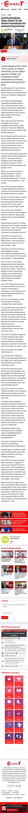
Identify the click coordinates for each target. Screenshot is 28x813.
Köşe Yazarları (6, 792)
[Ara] (26, 4)
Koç (19, 685)
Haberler (3, 15)
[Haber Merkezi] (5, 539)
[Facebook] (8, 786)
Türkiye (10, 790)
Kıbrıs (20, 9)
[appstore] (9, 798)
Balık (18, 742)
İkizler (19, 696)
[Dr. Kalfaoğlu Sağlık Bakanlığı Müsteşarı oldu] (7, 568)
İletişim (17, 794)
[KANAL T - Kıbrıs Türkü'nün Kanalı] (14, 3)
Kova (9, 742)
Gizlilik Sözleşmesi (8, 794)
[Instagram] (14, 786)
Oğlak (19, 731)
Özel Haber (16, 792)
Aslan (9, 708)
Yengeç (9, 685)
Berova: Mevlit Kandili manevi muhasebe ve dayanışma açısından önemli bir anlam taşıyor (21, 576)
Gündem (13, 9)
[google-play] (18, 798)
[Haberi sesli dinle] (3, 59)
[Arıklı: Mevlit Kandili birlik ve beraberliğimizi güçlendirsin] (7, 584)
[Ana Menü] (2, 3)
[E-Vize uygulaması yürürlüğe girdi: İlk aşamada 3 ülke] (7, 554)
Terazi (9, 719)
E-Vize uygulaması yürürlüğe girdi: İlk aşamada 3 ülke (6, 560)
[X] (11, 786)
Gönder (4, 617)
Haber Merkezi (14, 538)
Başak (19, 708)
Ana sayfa (6, 9)
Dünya (16, 790)
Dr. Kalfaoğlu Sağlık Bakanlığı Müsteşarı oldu (6, 575)
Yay (9, 731)
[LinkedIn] (17, 786)
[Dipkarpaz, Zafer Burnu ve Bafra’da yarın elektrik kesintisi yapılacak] (21, 554)
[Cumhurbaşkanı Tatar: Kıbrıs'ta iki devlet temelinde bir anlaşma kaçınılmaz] (14, 41)
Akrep (19, 719)
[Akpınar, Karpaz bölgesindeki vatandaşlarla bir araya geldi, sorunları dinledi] (21, 584)
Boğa (9, 696)
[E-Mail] (11, 542)
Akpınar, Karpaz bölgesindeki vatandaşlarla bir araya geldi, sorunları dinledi (21, 592)
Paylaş (4, 51)
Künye (23, 794)
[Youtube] (19, 786)
